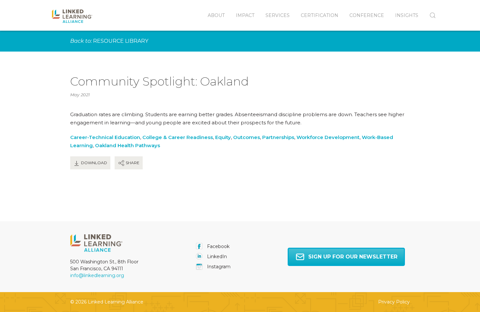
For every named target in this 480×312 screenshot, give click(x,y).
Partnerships (278, 137)
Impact (245, 15)
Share (132, 162)
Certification (319, 15)
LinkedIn (216, 256)
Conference (366, 15)
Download (93, 162)
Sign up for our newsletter (352, 257)
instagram (218, 267)
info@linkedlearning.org (97, 275)
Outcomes (246, 137)
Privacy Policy (394, 302)
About (216, 15)
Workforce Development (328, 137)
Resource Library (120, 41)
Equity (223, 137)
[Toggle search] (430, 15)
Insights (406, 15)
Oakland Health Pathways (127, 145)
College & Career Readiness (177, 137)
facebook (218, 246)
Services (277, 15)
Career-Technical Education (105, 137)
